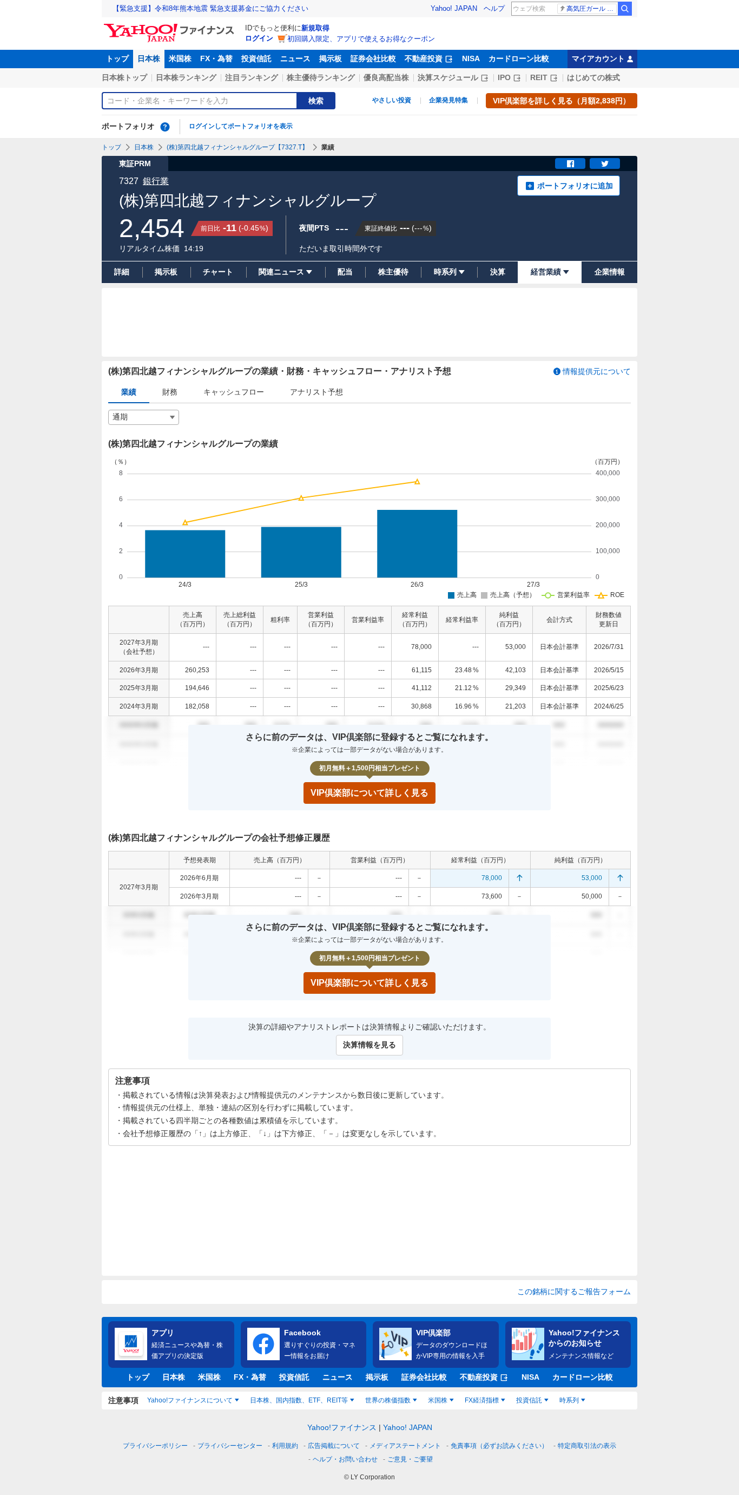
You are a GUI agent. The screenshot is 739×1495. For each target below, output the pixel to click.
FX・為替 (216, 58)
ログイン (259, 38)
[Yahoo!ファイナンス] (171, 26)
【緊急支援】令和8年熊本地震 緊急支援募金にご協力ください (210, 8)
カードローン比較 (519, 58)
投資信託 (256, 58)
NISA (471, 58)
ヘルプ (494, 8)
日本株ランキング (186, 77)
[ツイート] (605, 163)
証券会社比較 (373, 58)
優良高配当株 (386, 77)
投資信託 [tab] (529, 1400)
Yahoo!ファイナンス (342, 1427)
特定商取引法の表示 (587, 1446)
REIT (538, 77)
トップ (117, 58)
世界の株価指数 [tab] (388, 1400)
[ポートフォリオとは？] (165, 127)
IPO (504, 77)
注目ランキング (251, 77)
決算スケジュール (448, 77)
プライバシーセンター (229, 1446)
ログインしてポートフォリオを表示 (241, 126)
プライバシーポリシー (155, 1446)
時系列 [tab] (569, 1400)
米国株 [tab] (437, 1400)
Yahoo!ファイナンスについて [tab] (190, 1400)
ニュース (295, 58)
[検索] (625, 9)
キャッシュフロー (233, 392)
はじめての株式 (593, 77)
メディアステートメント (405, 1446)
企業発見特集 (448, 100)
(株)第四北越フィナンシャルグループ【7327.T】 (237, 147)
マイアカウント (598, 58)
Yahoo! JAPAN (454, 8)
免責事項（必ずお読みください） (499, 1446)
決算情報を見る (369, 1044)
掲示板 (330, 58)
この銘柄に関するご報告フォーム (574, 1291)
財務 (169, 392)
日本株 (148, 58)
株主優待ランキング (321, 77)
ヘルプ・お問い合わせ (345, 1459)
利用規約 (285, 1446)
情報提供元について (597, 371)
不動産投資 (424, 58)
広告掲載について (334, 1446)
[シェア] (570, 163)
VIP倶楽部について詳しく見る (369, 792)
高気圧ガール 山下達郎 (591, 8)
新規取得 (315, 28)
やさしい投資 (391, 100)
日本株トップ (124, 77)
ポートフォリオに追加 (575, 185)
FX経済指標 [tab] (482, 1400)
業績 (128, 392)
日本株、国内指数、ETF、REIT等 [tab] (299, 1400)
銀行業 (156, 181)
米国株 (180, 58)
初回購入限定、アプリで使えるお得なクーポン (361, 39)
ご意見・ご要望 (410, 1459)
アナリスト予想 (316, 392)
